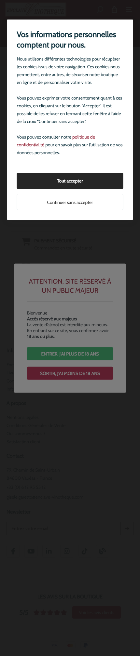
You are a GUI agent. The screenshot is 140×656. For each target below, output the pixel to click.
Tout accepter (70, 181)
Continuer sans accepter (70, 202)
